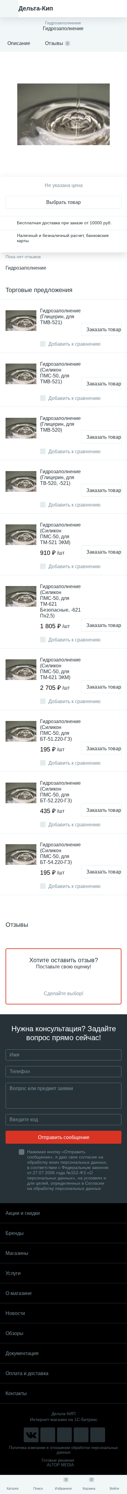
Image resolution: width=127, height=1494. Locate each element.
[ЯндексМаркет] (64, 1434)
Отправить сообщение (63, 1137)
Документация (22, 1353)
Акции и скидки (23, 1213)
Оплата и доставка (27, 1373)
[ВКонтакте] (31, 1434)
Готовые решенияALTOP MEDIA (58, 1462)
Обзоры (14, 1333)
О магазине (19, 1293)
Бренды (15, 1233)
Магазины (17, 1253)
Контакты (16, 1393)
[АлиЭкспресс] (47, 1434)
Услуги (13, 1273)
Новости (15, 1313)
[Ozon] (97, 1434)
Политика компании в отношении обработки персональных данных (63, 1450)
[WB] (81, 1434)
